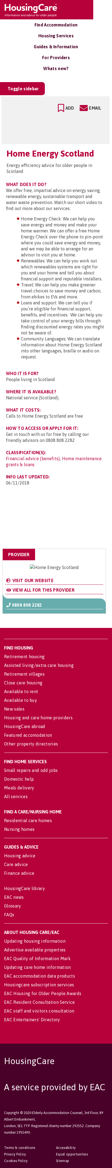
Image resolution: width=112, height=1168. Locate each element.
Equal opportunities (72, 1154)
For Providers (56, 57)
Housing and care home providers (38, 717)
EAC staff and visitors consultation (39, 1010)
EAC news (14, 897)
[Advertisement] (62, 522)
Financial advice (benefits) (33, 458)
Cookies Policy (15, 1161)
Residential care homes (28, 820)
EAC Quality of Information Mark (37, 958)
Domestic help (19, 779)
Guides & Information (56, 46)
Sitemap (62, 1161)
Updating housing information (35, 941)
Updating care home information (37, 967)
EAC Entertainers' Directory (32, 1019)
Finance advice (19, 873)
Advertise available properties (35, 949)
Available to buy (20, 700)
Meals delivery (19, 787)
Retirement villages (24, 674)
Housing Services (56, 35)
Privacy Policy (15, 1154)
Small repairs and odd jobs (31, 770)
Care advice (16, 864)
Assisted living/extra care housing (39, 665)
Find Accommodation (56, 24)
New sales (14, 708)
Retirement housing (24, 656)
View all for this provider (42, 590)
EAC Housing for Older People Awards (42, 993)
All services (16, 796)
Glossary (12, 905)
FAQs (9, 914)
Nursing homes (19, 829)
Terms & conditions (19, 1148)
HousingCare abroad (24, 726)
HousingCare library (24, 888)
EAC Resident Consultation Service (39, 1002)
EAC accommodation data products (39, 976)
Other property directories (31, 743)
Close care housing (23, 682)
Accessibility (66, 1148)
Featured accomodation (28, 735)
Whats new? (56, 68)
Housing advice (19, 855)
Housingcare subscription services (39, 984)
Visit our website (32, 580)
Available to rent (21, 691)
